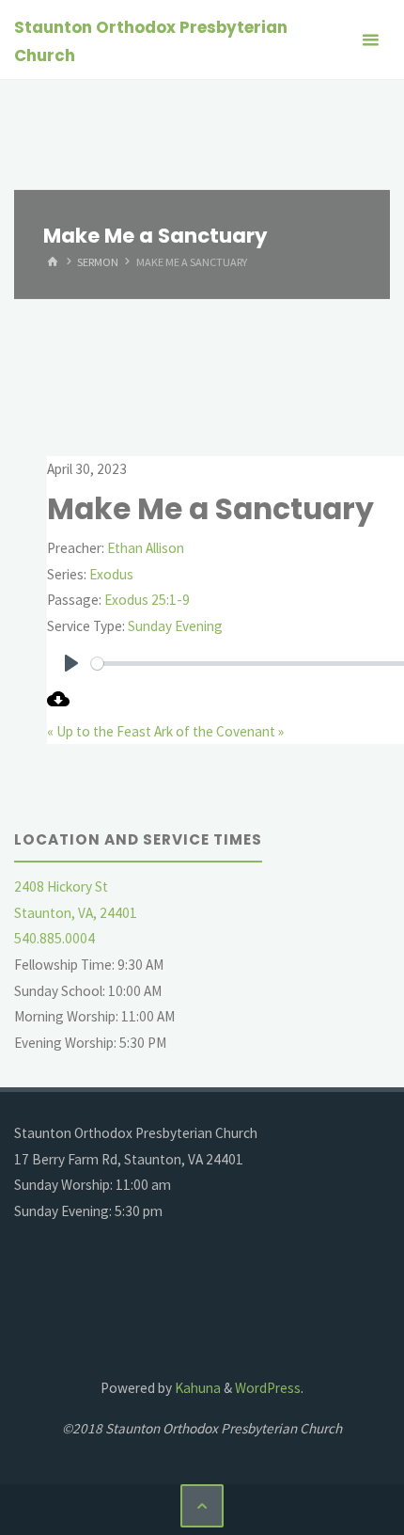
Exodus (111, 574)
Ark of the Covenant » (219, 731)
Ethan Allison (145, 548)
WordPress (268, 1388)
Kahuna (196, 1388)
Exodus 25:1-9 (147, 600)
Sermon (97, 262)
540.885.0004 (54, 938)
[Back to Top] (202, 1505)
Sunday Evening (175, 626)
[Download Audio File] (58, 705)
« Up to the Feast (99, 731)
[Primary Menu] (370, 40)
